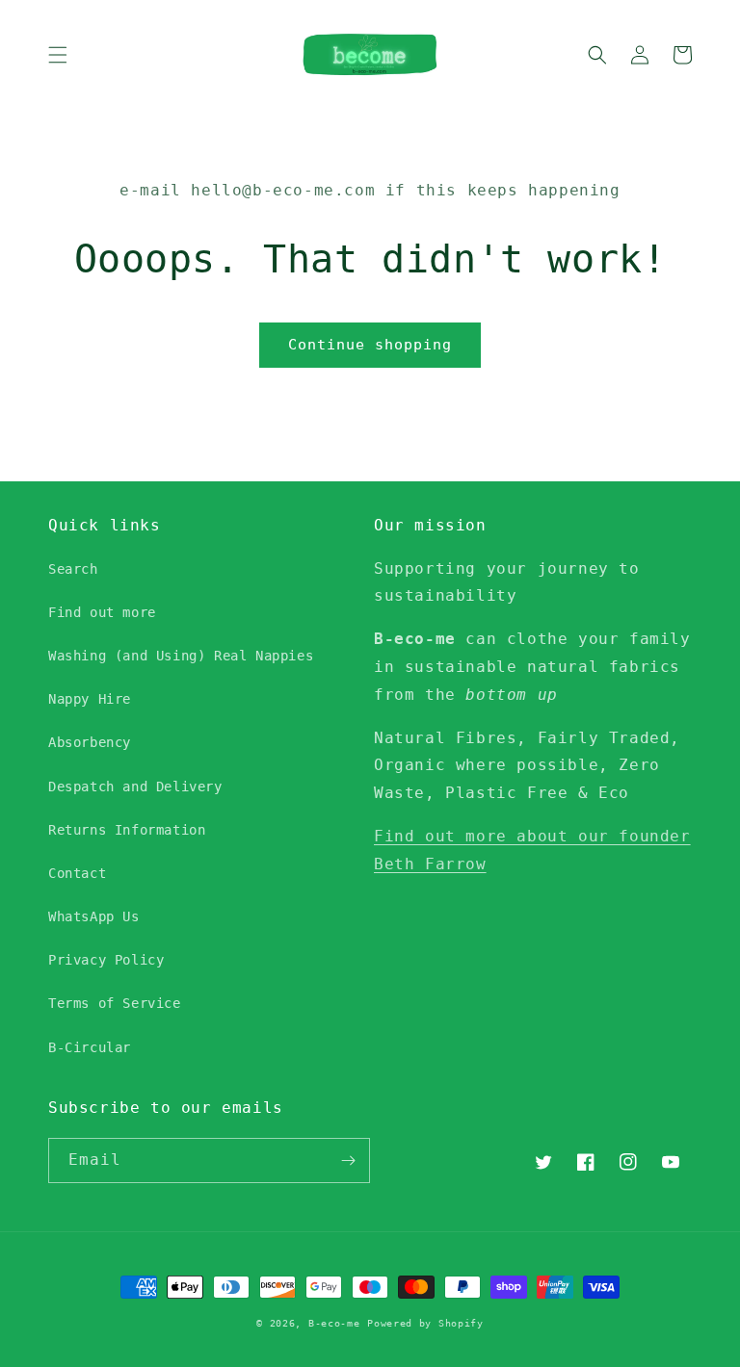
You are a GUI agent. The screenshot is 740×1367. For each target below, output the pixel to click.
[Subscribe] (348, 1160)
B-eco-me (334, 1323)
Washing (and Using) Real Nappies (180, 655)
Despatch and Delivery (135, 786)
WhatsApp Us (94, 916)
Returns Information (126, 830)
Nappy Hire (89, 699)
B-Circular (89, 1047)
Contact (77, 873)
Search (73, 569)
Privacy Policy (106, 959)
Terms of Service (114, 1003)
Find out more (102, 612)
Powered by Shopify (425, 1323)
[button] (58, 55)
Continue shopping (370, 344)
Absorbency (89, 742)
